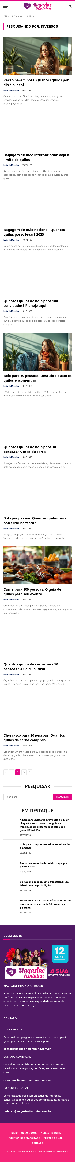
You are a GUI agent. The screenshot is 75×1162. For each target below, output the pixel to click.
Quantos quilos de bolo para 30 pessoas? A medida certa (29, 449)
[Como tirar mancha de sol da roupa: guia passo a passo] (10, 867)
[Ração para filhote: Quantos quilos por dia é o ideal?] (37, 56)
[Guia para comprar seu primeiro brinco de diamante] (10, 848)
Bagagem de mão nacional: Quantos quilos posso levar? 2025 (34, 232)
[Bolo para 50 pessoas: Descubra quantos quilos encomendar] (37, 352)
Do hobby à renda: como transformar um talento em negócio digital (44, 883)
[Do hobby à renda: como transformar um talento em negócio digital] (10, 886)
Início (6, 16)
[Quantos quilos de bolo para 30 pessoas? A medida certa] (37, 423)
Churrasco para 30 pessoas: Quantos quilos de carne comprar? (34, 737)
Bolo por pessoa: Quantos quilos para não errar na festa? (34, 520)
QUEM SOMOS (29, 1133)
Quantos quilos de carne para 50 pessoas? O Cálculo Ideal (30, 666)
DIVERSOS (17, 16)
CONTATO (37, 1143)
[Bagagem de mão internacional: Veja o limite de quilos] (37, 131)
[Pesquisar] (70, 6)
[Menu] (5, 6)
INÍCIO (14, 1133)
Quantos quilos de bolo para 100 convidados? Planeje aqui (30, 303)
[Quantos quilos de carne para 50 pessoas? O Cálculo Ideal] (37, 640)
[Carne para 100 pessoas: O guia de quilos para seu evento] (37, 565)
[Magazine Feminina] (37, 6)
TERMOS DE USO (53, 1138)
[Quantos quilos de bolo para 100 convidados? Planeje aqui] (37, 277)
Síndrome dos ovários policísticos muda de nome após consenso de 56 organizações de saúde (45, 904)
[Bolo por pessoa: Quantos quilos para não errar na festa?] (37, 494)
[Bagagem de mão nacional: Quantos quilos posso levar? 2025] (37, 206)
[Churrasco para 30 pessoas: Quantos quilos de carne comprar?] (37, 711)
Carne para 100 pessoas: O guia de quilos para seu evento (32, 591)
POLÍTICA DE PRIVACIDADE (24, 1138)
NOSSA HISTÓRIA (51, 1133)
